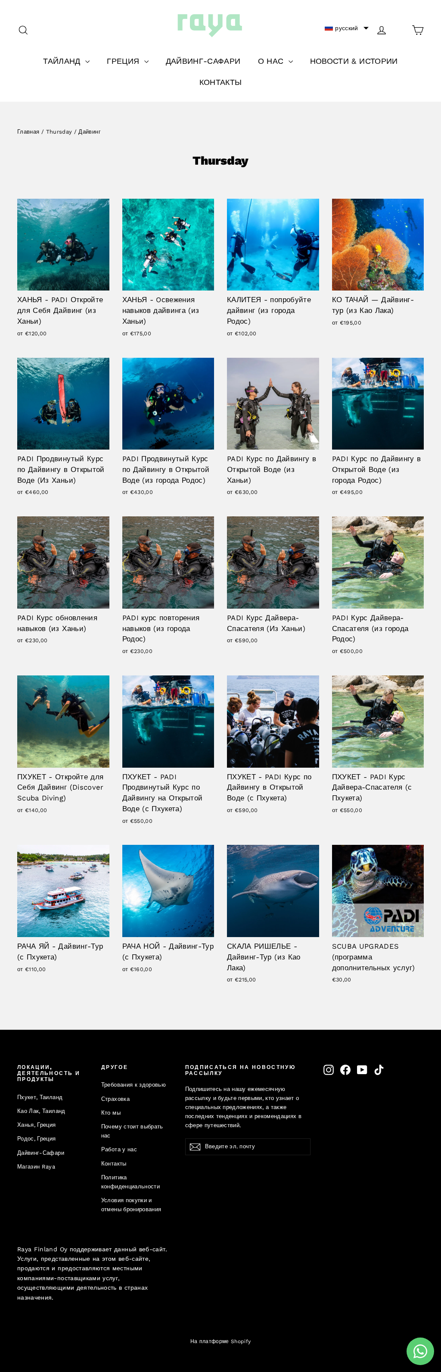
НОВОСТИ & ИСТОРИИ (354, 61)
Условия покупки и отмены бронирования (131, 1205)
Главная (28, 131)
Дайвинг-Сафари (40, 1153)
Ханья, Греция (36, 1125)
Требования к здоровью (133, 1084)
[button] (346, 28)
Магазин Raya (36, 1166)
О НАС (272, 61)
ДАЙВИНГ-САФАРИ (203, 61)
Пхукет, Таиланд (39, 1097)
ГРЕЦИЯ (124, 61)
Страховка (115, 1099)
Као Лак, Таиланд (41, 1111)
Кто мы (111, 1112)
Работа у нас (119, 1149)
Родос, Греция (36, 1138)
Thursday (59, 131)
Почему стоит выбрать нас (132, 1131)
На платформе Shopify (220, 1341)
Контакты (114, 1163)
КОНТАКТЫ (220, 82)
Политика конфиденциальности (130, 1182)
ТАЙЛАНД (63, 61)
